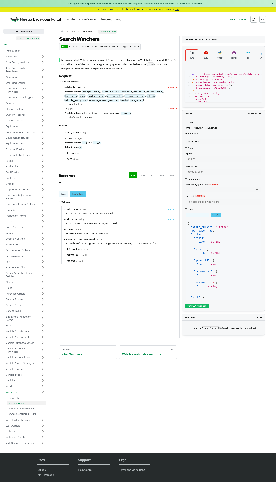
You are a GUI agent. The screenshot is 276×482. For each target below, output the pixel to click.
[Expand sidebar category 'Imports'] (42, 209)
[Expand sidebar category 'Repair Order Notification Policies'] (42, 275)
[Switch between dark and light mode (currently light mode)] (254, 19)
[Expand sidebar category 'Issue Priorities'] (42, 227)
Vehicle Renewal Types (19, 357)
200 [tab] (133, 175)
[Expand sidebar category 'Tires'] (42, 325)
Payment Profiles (15, 267)
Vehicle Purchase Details (20, 342)
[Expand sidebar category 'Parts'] (42, 261)
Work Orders (13, 425)
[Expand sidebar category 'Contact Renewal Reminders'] (42, 90)
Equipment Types (16, 143)
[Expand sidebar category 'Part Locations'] (42, 255)
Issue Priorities (14, 227)
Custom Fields (14, 109)
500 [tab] (172, 175)
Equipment (12, 126)
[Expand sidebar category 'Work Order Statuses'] (42, 419)
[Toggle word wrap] (246, 74)
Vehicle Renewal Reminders (15, 350)
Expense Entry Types (18, 155)
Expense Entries (15, 149)
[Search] (263, 19)
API (5, 44)
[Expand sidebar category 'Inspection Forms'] (42, 215)
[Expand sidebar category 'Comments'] (42, 77)
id (187, 196)
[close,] (272, 3)
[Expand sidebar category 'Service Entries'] (42, 299)
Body (190, 208)
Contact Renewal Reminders (16, 90)
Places (9, 282)
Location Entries (15, 238)
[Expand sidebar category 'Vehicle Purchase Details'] (42, 342)
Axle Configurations (17, 62)
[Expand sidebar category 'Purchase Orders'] (42, 293)
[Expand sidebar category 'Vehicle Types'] (42, 374)
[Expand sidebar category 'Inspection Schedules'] (42, 189)
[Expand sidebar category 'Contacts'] (42, 103)
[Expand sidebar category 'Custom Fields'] (42, 108)
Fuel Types (12, 178)
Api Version (194, 133)
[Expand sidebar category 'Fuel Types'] (42, 177)
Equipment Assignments (20, 132)
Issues (9, 221)
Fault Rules (12, 166)
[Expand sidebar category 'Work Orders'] (42, 425)
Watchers (11, 392)
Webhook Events (15, 437)
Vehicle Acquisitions (17, 331)
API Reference (87, 19)
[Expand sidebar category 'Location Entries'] (42, 238)
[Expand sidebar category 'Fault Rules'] (42, 166)
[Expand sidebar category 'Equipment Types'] (42, 143)
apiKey (189, 153)
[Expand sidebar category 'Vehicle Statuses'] (42, 368)
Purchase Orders (15, 293)
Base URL (193, 122)
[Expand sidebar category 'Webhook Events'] (42, 437)
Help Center (85, 469)
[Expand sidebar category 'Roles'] (42, 287)
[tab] (63, 194)
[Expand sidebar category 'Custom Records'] (42, 114)
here (177, 9)
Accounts (11, 56)
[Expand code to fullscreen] (258, 74)
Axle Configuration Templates (17, 69)
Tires (8, 325)
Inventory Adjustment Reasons (19, 196)
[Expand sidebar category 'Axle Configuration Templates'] (42, 69)
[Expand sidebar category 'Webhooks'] (42, 431)
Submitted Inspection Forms (18, 318)
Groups (10, 183)
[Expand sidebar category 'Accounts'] (42, 56)
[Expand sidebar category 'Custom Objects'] (42, 120)
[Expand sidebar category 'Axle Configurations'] (42, 62)
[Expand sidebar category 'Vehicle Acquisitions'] (42, 331)
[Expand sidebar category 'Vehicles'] (42, 380)
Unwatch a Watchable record (22, 413)
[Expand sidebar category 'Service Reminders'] (42, 305)
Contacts (11, 103)
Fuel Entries (12, 172)
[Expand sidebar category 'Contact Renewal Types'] (42, 97)
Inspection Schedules (18, 189)
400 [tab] (143, 175)
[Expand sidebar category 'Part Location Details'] (42, 250)
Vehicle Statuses (15, 369)
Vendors (10, 386)
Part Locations (14, 255)
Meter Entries (13, 244)
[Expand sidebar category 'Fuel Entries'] (42, 172)
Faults (9, 160)
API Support (235, 19)
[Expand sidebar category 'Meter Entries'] (42, 244)
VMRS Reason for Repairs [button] (20, 442)
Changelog (105, 19)
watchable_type (193, 184)
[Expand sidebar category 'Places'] (42, 282)
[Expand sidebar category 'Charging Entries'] (42, 82)
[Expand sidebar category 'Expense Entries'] (42, 149)
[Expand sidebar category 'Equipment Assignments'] (42, 131)
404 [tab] (162, 175)
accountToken (192, 166)
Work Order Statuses (18, 419)
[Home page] (62, 32)
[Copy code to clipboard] (252, 74)
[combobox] (263, 19)
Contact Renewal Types (19, 97)
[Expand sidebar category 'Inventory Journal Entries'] (42, 204)
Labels (9, 232)
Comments (12, 77)
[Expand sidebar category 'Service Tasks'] (42, 310)
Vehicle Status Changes (20, 363)
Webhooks (12, 431)
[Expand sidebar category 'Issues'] (42, 221)
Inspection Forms (16, 215)
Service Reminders (17, 305)
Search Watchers (16, 403)
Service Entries (14, 299)
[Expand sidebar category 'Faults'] (42, 160)
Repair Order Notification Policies (20, 274)
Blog (119, 19)
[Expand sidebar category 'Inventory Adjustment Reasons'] (42, 197)
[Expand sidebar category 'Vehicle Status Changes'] (42, 363)
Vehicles (10, 380)
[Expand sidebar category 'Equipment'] (42, 126)
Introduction (13, 50)
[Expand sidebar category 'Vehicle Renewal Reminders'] (42, 350)
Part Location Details (18, 250)
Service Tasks (13, 310)
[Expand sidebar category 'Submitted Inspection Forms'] (42, 318)
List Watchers (14, 398)
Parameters (193, 178)
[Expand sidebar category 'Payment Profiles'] (42, 267)
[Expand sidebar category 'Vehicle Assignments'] (42, 337)
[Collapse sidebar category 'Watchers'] (42, 391)
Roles (9, 287)
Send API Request (196, 306)
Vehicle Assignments (18, 337)
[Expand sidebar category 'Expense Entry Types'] (42, 154)
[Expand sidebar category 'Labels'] (42, 232)
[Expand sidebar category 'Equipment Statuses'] (42, 137)
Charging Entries (15, 82)
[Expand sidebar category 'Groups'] (42, 183)
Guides (71, 19)
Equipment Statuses (17, 137)
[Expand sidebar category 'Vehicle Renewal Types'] (42, 357)
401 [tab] (152, 175)
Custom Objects (15, 120)
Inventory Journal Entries (20, 204)
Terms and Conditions (132, 469)
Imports (10, 209)
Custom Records (15, 114)
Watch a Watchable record (21, 408)
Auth (190, 147)
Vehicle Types (14, 374)
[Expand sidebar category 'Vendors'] (42, 386)
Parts (9, 261)
